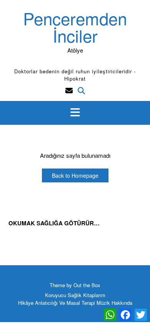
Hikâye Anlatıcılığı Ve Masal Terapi (56, 302)
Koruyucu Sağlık (63, 295)
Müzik (103, 302)
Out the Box (86, 285)
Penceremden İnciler (75, 26)
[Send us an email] (69, 90)
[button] (75, 113)
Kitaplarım (94, 295)
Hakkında (122, 302)
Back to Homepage (75, 175)
